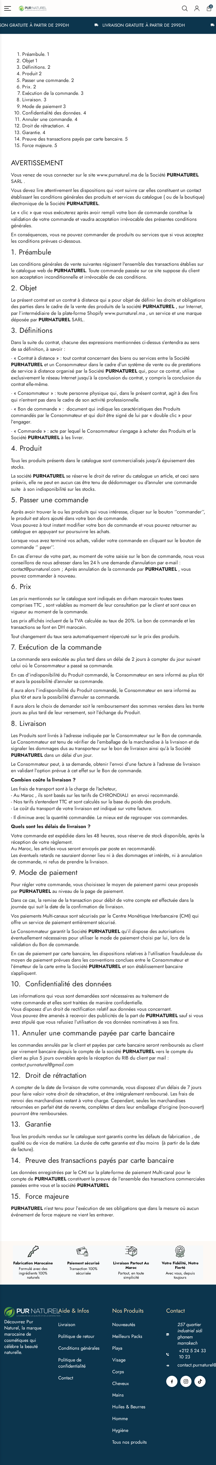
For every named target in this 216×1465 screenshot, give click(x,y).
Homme (120, 1418)
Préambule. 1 (35, 54)
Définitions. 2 (36, 67)
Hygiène (120, 1430)
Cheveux (120, 1383)
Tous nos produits (129, 1442)
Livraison (66, 1324)
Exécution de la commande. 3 (53, 93)
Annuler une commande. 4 (49, 119)
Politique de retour (76, 1336)
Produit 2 (32, 73)
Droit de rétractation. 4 (45, 125)
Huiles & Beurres (128, 1406)
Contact (65, 1377)
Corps (118, 1371)
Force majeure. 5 (39, 145)
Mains (118, 1394)
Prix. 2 (29, 86)
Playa (117, 1348)
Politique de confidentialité (72, 1362)
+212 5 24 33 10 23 (192, 1354)
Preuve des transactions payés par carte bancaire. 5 (75, 139)
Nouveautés (123, 1324)
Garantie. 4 (33, 132)
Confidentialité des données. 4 (54, 112)
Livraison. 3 (34, 99)
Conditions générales (79, 1348)
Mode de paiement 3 (44, 106)
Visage (118, 1359)
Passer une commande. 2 (48, 80)
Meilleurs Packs (127, 1336)
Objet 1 (29, 60)
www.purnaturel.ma (117, 174)
